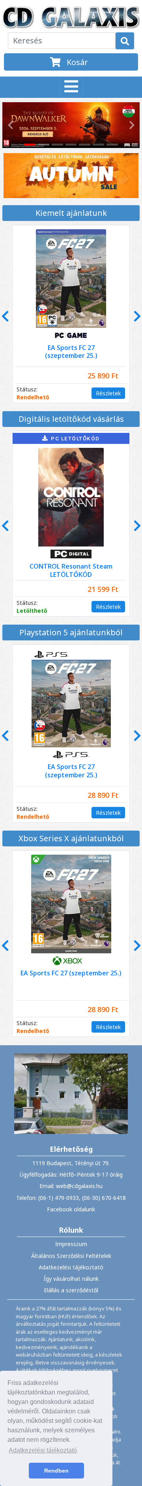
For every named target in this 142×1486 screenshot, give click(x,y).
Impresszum (71, 1244)
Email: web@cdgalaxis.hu (71, 1186)
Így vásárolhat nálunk (71, 1278)
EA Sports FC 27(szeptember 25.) (71, 351)
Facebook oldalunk (71, 1209)
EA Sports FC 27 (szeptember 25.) (71, 973)
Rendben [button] (56, 1470)
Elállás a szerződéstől (71, 1290)
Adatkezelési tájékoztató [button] (43, 1450)
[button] (9, 125)
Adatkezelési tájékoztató (71, 1267)
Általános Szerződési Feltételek (71, 1256)
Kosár (76, 62)
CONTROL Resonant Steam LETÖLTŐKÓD (71, 570)
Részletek (108, 393)
